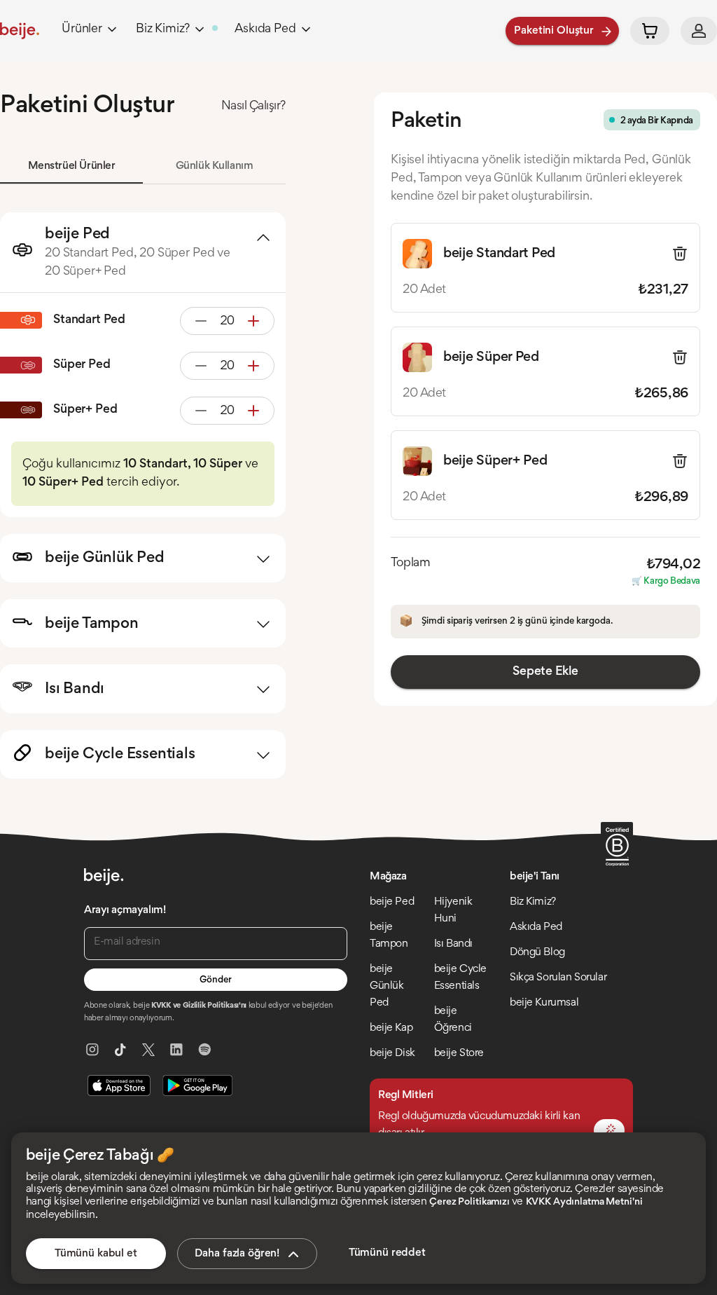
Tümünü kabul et (96, 1254)
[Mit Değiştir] (609, 1130)
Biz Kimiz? (163, 29)
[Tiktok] (120, 1049)
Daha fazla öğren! (237, 1254)
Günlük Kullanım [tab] (214, 166)
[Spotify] (204, 1049)
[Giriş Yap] (699, 31)
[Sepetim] (649, 31)
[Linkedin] (176, 1049)
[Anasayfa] (19, 30)
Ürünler (82, 29)
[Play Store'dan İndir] (197, 1085)
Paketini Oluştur (554, 31)
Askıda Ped (265, 29)
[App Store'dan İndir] (119, 1085)
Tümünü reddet (387, 1253)
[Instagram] (92, 1049)
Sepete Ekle (545, 672)
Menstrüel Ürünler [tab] (72, 166)
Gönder (215, 980)
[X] (148, 1049)
